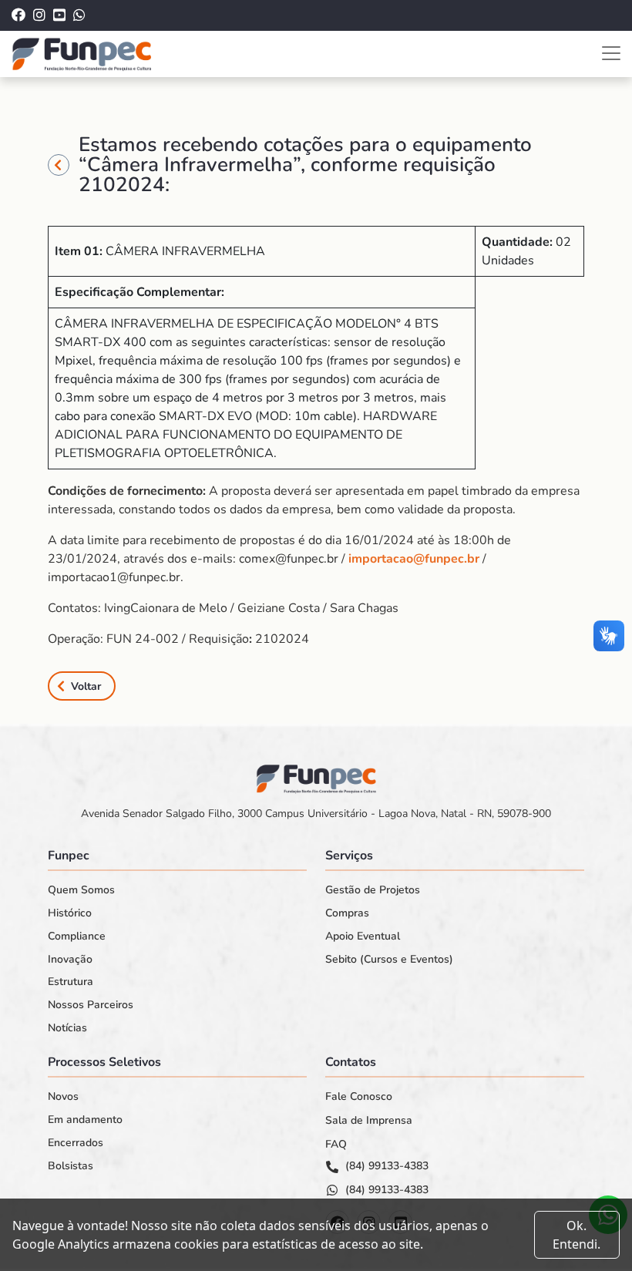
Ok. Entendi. (576, 1235)
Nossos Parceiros (90, 1005)
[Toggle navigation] (611, 53)
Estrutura (70, 982)
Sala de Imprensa (368, 1121)
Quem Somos (81, 890)
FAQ (336, 1145)
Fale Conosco (358, 1097)
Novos (63, 1097)
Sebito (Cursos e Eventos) (389, 960)
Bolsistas (70, 1166)
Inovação (70, 960)
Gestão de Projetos (372, 890)
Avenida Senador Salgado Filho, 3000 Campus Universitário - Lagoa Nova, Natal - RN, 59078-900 (316, 813)
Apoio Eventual (362, 936)
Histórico (70, 913)
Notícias (67, 1028)
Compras (347, 913)
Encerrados (75, 1143)
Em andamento (85, 1120)
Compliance (77, 936)
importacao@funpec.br (413, 558)
